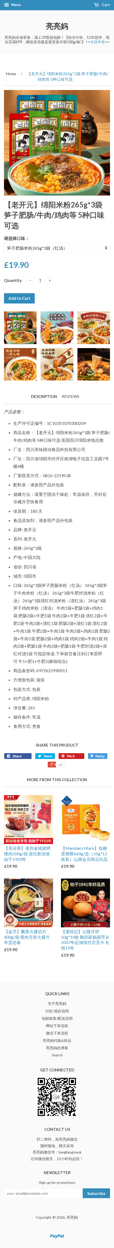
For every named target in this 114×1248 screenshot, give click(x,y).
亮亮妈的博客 (57, 1048)
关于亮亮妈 (57, 1004)
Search (57, 1055)
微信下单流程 (57, 1033)
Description (44, 396)
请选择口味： (16, 238)
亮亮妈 (57, 25)
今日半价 (97, 42)
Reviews (70, 396)
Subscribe (96, 1193)
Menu (15, 4)
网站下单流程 (57, 1026)
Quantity (13, 280)
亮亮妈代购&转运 (57, 1040)
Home (11, 73)
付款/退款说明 (57, 1011)
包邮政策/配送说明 (57, 1018)
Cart (105, 4)
